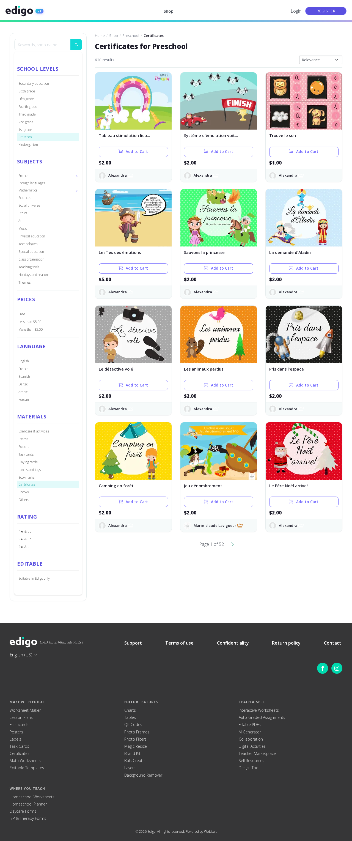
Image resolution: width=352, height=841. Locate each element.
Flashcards (19, 724)
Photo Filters (135, 739)
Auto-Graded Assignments (262, 717)
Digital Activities (252, 746)
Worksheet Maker (25, 710)
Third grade (27, 114)
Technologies (27, 244)
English (23, 361)
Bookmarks (26, 477)
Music (22, 228)
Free (21, 314)
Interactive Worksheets (259, 710)
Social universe (29, 205)
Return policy (286, 643)
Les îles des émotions (120, 252)
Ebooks (23, 492)
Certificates (26, 484)
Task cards (26, 454)
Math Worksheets (25, 760)
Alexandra (117, 175)
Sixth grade (26, 91)
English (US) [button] (21, 655)
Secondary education (33, 83)
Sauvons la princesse (204, 252)
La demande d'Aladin (290, 252)
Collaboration (251, 739)
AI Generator (250, 732)
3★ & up (24, 539)
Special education (31, 251)
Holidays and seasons (33, 274)
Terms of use (179, 643)
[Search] (76, 44)
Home (100, 35)
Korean (23, 399)
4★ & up (24, 531)
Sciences (24, 197)
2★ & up (24, 546)
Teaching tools (28, 267)
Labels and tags (29, 469)
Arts (21, 220)
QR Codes (133, 724)
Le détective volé (116, 369)
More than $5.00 (30, 329)
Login (296, 11)
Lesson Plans (21, 717)
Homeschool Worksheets (32, 797)
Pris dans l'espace (286, 369)
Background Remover (143, 775)
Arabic (23, 392)
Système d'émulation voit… (211, 135)
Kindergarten (28, 144)
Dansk (23, 384)
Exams (23, 439)
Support (133, 643)
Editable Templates (27, 767)
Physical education (31, 236)
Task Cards (19, 746)
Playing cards (27, 462)
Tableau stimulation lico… (124, 135)
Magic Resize (135, 746)
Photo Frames (136, 732)
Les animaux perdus (203, 369)
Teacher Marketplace (257, 753)
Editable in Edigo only (34, 578)
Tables (130, 717)
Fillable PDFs (250, 724)
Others (23, 499)
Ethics (22, 213)
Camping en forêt (116, 485)
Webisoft (210, 831)
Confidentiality (233, 643)
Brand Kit (132, 753)
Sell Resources (251, 760)
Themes (24, 282)
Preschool (25, 137)
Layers (130, 767)
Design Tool (249, 767)
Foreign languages (31, 183)
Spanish (24, 376)
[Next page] (232, 544)
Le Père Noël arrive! (288, 485)
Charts (130, 710)
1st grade (25, 129)
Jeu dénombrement (203, 485)
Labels (15, 739)
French (23, 368)
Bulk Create (134, 760)
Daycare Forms (23, 811)
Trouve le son (282, 135)
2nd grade (26, 122)
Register (326, 10)
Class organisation (31, 259)
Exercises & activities (33, 431)
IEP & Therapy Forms (28, 818)
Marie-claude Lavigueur (215, 525)
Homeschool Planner (28, 804)
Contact (332, 643)
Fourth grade (27, 106)
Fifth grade (26, 99)
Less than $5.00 (30, 321)
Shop (169, 11)
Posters (23, 446)
